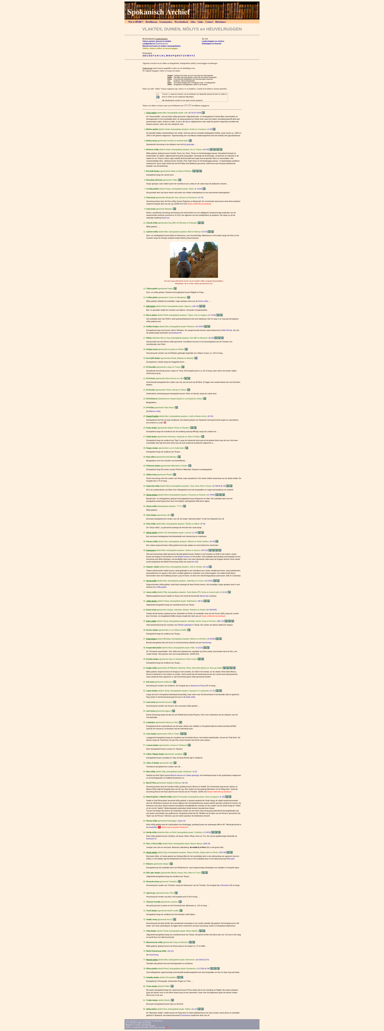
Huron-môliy (203, 301)
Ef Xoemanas (184, 1015)
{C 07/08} (212, 315)
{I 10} (195, 772)
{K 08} (207, 969)
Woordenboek (181, 21)
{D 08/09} (216, 486)
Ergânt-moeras (184, 557)
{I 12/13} (199, 648)
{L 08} (222, 797)
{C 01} (212, 691)
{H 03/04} (200, 327)
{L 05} (194, 533)
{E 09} (223, 486)
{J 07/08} (200, 969)
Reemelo (225, 885)
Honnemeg (206, 643)
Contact (209, 21)
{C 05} (200, 198)
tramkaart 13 (151, 839)
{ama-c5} (181, 821)
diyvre (187, 122)
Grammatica (166, 21)
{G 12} (205, 567)
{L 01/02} (198, 189)
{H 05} (212, 541)
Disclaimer (221, 21)
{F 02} (203, 524)
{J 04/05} (207, 832)
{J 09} (209, 129)
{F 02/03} (197, 113)
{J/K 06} (195, 306)
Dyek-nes (166, 218)
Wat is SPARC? (136, 21)
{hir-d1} (195, 562)
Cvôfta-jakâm (161, 587)
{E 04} (204, 232)
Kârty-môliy (190, 697)
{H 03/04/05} (212, 610)
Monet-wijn (204, 596)
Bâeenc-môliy (154, 411)
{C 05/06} (211, 495)
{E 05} (211, 338)
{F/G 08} (222, 852)
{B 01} (200, 601)
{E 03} (191, 113)
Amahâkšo (153, 827)
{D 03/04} (200, 960)
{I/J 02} (210, 416)
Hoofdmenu (151, 21)
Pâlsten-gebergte (185, 625)
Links (200, 21)
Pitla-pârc (231, 859)
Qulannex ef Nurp (198, 686)
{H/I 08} (206, 150)
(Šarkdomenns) (155, 44)
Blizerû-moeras (176, 775)
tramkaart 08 (176, 333)
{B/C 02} (220, 621)
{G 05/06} (211, 639)
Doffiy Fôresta (226, 330)
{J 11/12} (223, 592)
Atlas (193, 21)
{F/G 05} (204, 550)
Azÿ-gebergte (188, 144)
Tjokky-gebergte (192, 775)
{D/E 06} (206, 844)
